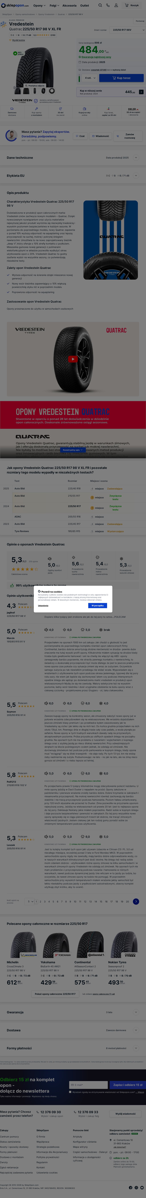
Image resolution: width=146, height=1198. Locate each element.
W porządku (98, 605)
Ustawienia (43, 605)
